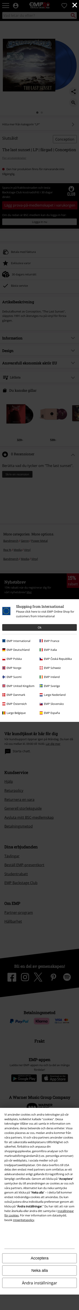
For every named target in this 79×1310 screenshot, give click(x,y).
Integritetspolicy (23, 1220)
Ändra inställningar (39, 1283)
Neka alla (39, 1270)
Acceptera (39, 1258)
